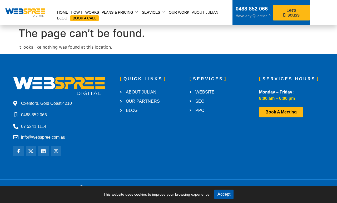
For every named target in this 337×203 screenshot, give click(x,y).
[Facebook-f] (18, 151)
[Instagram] (56, 151)
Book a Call (84, 18)
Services (151, 12)
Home (62, 12)
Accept (223, 194)
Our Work (179, 12)
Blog (62, 18)
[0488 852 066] (229, 9)
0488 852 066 (252, 9)
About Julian (205, 12)
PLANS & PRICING (117, 12)
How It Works (85, 12)
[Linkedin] (43, 151)
